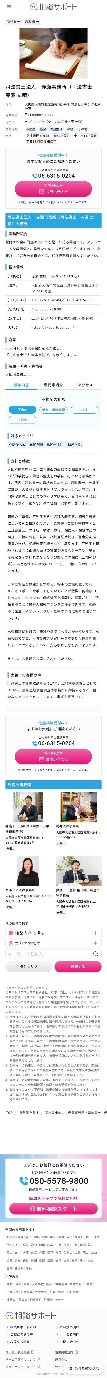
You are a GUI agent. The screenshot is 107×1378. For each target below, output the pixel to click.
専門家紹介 (53, 384)
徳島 (26, 1260)
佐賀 (66, 1260)
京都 (34, 1252)
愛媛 (42, 1260)
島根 (18, 1260)
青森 (21, 1237)
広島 (78, 1252)
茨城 (9, 1245)
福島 (61, 1237)
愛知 (34, 1245)
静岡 (42, 1245)
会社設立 (41, 1292)
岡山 (86, 1252)
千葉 (97, 1237)
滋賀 (50, 1252)
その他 (23, 419)
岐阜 (50, 1245)
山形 (53, 1237)
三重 (58, 1245)
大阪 (26, 1252)
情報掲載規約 (64, 1352)
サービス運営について (20, 1359)
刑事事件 (36, 1299)
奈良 (58, 1252)
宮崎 (9, 1268)
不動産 (23, 409)
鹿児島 (19, 1268)
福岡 (58, 1260)
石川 (18, 1252)
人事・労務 (56, 1292)
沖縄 (29, 1268)
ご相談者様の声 (21, 1334)
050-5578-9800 (59, 1181)
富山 (9, 1252)
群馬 (26, 1245)
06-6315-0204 (56, 176)
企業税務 (27, 1292)
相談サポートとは (23, 1327)
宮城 (37, 1237)
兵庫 (42, 1252)
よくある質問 (69, 1334)
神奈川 (79, 1237)
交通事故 (38, 1284)
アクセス (85, 384)
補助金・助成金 (17, 1299)
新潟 (83, 1245)
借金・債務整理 (53, 409)
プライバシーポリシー (20, 1366)
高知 (50, 1260)
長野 (66, 1245)
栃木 (18, 1245)
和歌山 (67, 1252)
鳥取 (9, 1260)
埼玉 (89, 1237)
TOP (9, 1112)
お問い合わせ (69, 1342)
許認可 (48, 1299)
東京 (69, 1237)
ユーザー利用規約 (17, 1352)
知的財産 (72, 1292)
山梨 (75, 1245)
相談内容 (21, 384)
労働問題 (75, 1284)
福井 (91, 1245)
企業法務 (12, 1292)
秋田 (45, 1237)
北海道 (11, 1237)
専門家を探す (29, 1112)
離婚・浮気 (14, 1284)
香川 (34, 1260)
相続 (84, 409)
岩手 (29, 1237)
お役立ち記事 (20, 1342)
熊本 (83, 1260)
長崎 (75, 1260)
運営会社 (61, 1359)
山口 (94, 1252)
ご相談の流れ (69, 1327)
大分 (91, 1260)
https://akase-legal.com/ (52, 327)
